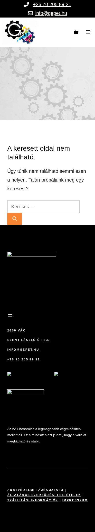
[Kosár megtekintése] (76, 32)
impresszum (75, 500)
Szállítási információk (32, 500)
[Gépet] (20, 32)
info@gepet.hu (51, 13)
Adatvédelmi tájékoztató (35, 490)
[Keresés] (14, 219)
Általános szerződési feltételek (44, 495)
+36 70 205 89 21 (52, 4)
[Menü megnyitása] (10, 315)
